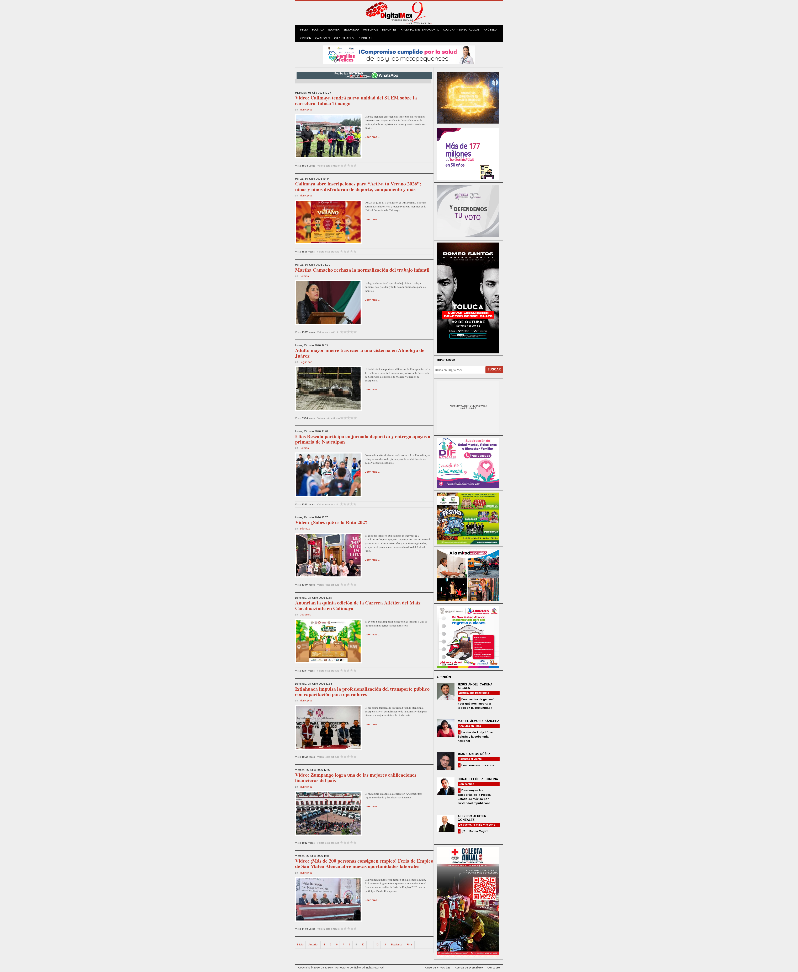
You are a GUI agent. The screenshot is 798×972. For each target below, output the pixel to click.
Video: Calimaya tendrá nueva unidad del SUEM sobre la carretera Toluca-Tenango (356, 100)
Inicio (304, 30)
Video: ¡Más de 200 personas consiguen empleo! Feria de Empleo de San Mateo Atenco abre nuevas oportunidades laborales (364, 863)
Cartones (322, 38)
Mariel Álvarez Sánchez (478, 721)
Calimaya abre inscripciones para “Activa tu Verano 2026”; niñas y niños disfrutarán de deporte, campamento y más (358, 186)
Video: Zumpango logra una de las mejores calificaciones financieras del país (355, 777)
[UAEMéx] (468, 406)
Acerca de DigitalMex (469, 968)
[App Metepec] (399, 54)
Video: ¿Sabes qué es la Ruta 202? (331, 522)
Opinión (305, 38)
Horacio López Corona (478, 779)
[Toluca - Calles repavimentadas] (468, 574)
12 (377, 945)
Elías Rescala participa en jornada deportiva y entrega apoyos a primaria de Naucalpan (362, 439)
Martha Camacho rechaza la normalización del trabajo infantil (362, 269)
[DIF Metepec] (468, 462)
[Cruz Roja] (468, 901)
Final (410, 945)
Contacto (493, 968)
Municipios (370, 30)
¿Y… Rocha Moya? (474, 831)
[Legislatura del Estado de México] (468, 97)
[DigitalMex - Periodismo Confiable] (399, 13)
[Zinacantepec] (468, 518)
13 (384, 945)
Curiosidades (344, 38)
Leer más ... (373, 137)
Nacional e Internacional (420, 30)
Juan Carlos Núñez (474, 754)
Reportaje (365, 38)
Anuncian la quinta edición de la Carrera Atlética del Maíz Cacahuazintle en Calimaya (358, 605)
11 (370, 945)
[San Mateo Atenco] (468, 636)
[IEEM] (468, 154)
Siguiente (396, 945)
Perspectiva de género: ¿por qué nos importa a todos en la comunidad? (476, 703)
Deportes (389, 30)
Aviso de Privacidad (438, 968)
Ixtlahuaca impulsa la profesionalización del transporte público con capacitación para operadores (362, 691)
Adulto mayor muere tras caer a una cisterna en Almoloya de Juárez (359, 352)
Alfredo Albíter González (472, 818)
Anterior (313, 945)
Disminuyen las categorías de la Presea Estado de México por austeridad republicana (474, 797)
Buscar (494, 369)
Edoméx (333, 30)
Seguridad (351, 30)
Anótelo (490, 30)
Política (318, 30)
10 (363, 945)
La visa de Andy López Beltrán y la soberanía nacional (476, 736)
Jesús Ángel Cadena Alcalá (475, 686)
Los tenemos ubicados (477, 765)
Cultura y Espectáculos (461, 30)
